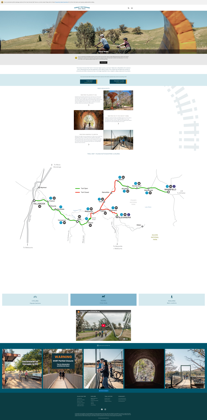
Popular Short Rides (94, 400)
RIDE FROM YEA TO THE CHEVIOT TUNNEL (118, 116)
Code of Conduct (80, 404)
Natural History (107, 399)
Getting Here (79, 398)
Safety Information (80, 405)
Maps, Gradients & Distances (94, 399)
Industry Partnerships (122, 399)
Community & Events (122, 398)
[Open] (22, 369)
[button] (88, 82)
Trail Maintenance (121, 401)
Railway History (107, 398)
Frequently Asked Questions (61, 2)
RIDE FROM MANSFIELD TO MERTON (89, 134)
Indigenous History (108, 401)
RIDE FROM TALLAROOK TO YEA (89, 95)
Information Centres (81, 402)
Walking (92, 403)
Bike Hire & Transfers (81, 399)
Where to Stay (79, 401)
